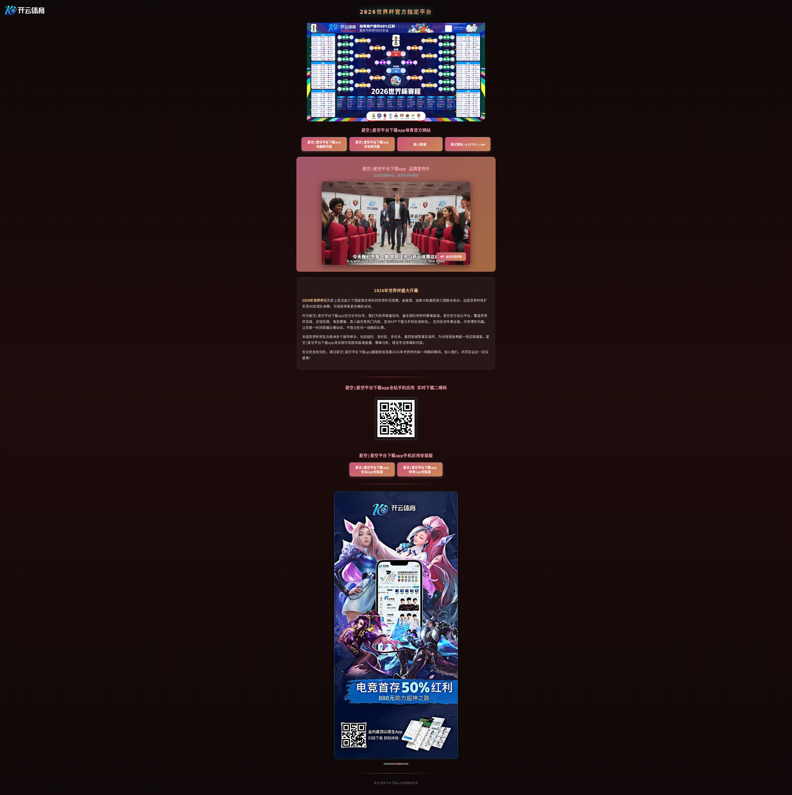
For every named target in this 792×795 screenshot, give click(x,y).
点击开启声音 (454, 256)
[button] (339, 625)
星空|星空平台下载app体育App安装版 (420, 470)
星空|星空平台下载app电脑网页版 (324, 144)
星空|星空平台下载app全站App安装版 (372, 470)
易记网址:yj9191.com (468, 144)
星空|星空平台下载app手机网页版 (372, 144)
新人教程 (420, 144)
